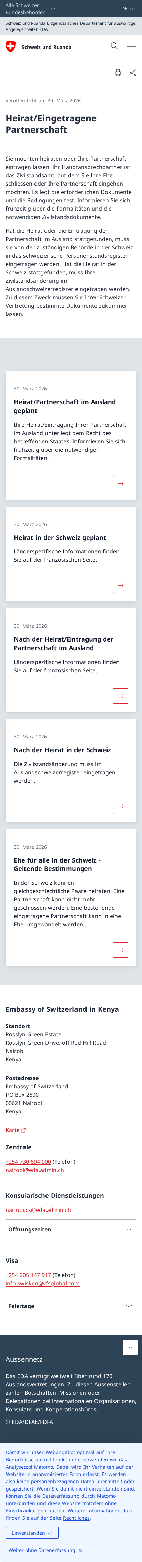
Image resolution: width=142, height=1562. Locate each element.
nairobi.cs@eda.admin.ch (38, 1210)
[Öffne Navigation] (131, 46)
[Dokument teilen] (133, 72)
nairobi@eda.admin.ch (35, 1170)
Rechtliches (76, 1517)
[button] (130, 1347)
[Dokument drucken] (117, 72)
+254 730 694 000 (28, 1161)
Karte (13, 1130)
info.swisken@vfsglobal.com (43, 1283)
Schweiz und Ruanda (46, 47)
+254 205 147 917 (28, 1275)
